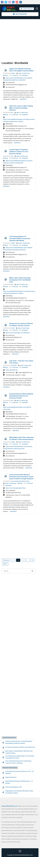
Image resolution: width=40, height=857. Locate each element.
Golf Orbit (14, 365)
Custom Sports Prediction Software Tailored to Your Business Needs (18, 152)
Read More (23, 99)
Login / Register (28, 8)
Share (6, 75)
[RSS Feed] (20, 2)
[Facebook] (2, 2)
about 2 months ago (24, 73)
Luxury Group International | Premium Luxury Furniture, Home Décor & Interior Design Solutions (21, 477)
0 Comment (14, 75)
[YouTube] (17, 2)
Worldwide (25, 75)
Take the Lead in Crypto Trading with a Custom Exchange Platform (21, 108)
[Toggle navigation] (36, 9)
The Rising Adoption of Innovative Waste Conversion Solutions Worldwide (19, 238)
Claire (13, 328)
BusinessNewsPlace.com (10, 806)
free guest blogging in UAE (13, 787)
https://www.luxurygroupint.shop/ (16, 488)
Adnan (13, 73)
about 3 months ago (22, 284)
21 (32, 560)
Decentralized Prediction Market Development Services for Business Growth (21, 396)
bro (12, 112)
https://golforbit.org (12, 370)
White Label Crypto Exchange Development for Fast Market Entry (20, 280)
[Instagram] (9, 2)
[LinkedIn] (13, 2)
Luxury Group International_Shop (20, 481)
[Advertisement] (20, 40)
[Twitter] (6, 2)
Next (4, 564)
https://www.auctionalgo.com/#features (18, 332)
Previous (6, 560)
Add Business (21, 14)
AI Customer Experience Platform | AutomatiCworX (20, 747)
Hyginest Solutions (11, 777)
